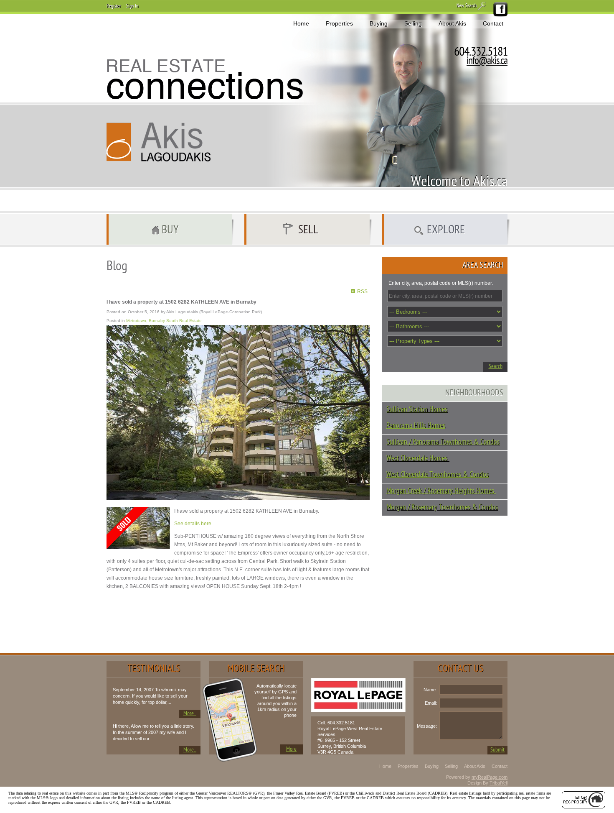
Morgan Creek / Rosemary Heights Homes (441, 491)
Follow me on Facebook (499, 9)
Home (301, 23)
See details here (192, 524)
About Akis (452, 23)
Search (495, 367)
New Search (467, 6)
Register (114, 6)
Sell (308, 230)
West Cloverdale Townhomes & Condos (437, 475)
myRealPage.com (489, 777)
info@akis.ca (487, 61)
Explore (446, 230)
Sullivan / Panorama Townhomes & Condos (443, 442)
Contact (493, 23)
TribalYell (498, 782)
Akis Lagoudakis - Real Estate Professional (159, 142)
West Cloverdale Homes (417, 458)
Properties (339, 23)
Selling (413, 23)
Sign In (132, 6)
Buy (170, 230)
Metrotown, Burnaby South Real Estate (164, 320)
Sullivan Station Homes (416, 409)
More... (189, 714)
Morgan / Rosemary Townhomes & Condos (442, 507)
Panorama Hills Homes (415, 426)
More (291, 749)
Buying (379, 23)
